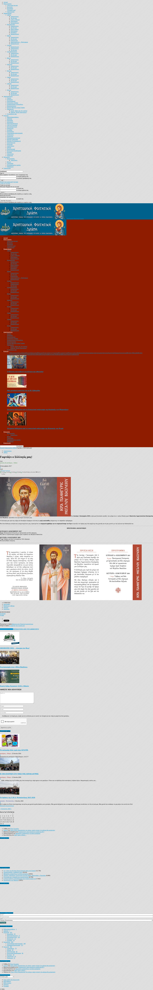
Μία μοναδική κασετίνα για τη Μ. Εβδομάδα (23, 390)
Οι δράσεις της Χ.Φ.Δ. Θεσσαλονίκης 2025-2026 (17, 797)
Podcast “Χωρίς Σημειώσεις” (19, 112)
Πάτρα (9, 35)
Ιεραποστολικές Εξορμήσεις (15, 104)
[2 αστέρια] (7, 472)
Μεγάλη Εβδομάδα (12, 139)
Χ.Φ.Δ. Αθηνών (15, 19)
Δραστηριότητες (8, 96)
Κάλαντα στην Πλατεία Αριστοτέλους (22, 624)
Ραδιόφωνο (10, 166)
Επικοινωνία (14, 40)
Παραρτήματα (7, 13)
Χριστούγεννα (11, 142)
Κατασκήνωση (15, 23)
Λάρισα (9, 83)
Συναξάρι (9, 130)
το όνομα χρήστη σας (22, 176)
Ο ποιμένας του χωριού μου (17, 625)
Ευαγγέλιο (10, 136)
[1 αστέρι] (2, 472)
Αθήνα (9, 15)
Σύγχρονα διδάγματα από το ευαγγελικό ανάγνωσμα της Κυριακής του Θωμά (35, 428)
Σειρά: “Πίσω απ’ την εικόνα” (19, 111)
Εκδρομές (10, 99)
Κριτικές (9, 152)
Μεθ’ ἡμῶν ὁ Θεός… (20, 835)
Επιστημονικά (11, 149)
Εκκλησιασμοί (11, 101)
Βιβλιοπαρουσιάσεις (13, 117)
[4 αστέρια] (18, 472)
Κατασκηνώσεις (11, 106)
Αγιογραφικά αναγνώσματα (14, 133)
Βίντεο (9, 162)
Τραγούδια (10, 163)
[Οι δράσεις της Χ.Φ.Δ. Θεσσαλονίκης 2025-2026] (9, 794)
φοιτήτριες (6, 609)
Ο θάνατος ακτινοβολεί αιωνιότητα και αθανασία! (25, 372)
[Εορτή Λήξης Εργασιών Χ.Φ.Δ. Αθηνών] (9, 682)
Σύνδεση (6, 984)
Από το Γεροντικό (12, 125)
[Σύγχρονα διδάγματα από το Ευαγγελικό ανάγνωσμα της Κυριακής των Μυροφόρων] (16, 406)
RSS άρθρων (7, 981)
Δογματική (10, 122)
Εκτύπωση (8, 470)
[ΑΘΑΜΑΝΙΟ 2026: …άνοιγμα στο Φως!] (9, 644)
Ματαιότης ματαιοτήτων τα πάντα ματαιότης (28, 833)
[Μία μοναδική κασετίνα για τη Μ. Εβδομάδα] (16, 387)
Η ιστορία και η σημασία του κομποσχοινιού (16, 877)
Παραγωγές (10, 109)
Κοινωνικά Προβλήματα (14, 150)
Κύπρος (9, 71)
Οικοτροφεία (10, 12)
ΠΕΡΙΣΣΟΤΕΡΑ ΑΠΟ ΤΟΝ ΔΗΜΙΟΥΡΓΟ (26, 629)
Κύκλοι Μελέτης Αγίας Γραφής (16, 107)
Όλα (8, 353)
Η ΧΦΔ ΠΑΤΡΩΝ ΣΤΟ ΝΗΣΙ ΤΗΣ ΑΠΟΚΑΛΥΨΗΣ (19, 774)
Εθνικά (9, 147)
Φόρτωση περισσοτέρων (7, 806)
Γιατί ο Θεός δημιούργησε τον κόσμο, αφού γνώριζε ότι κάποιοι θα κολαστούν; (32, 830)
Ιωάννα (6, 830)
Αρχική (6, 2)
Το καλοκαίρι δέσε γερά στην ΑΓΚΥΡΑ (14, 750)
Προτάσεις (14, 32)
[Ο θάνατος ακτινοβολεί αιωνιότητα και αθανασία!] (16, 368)
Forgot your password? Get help (9, 182)
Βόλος (9, 58)
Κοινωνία (9, 144)
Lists (1, 918)
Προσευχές (10, 128)
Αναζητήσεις (10, 146)
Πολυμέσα (7, 157)
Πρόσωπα (10, 155)
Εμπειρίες (10, 7)
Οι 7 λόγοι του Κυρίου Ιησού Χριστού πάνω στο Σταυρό (20, 870)
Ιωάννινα (9, 64)
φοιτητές (6, 607)
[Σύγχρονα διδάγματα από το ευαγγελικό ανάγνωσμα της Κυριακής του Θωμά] (16, 425)
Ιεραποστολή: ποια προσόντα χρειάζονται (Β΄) (31, 832)
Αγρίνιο (9, 45)
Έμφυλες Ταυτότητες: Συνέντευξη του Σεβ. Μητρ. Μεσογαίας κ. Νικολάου (25, 875)
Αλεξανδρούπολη (12, 51)
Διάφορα (9, 119)
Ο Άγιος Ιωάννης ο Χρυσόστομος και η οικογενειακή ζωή (20, 878)
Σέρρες (9, 90)
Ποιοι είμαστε (8, 4)
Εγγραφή (6, 986)
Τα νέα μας (14, 18)
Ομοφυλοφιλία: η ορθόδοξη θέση (13, 872)
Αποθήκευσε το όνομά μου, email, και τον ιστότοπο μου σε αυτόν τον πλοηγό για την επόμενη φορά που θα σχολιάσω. (35, 716)
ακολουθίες (7, 604)
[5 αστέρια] (23, 472)
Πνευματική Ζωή (12, 126)
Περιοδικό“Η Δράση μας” (11, 9)
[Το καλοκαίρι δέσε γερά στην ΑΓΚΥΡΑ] (9, 746)
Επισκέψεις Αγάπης (12, 103)
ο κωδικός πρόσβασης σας (23, 178)
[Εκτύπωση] (3, 470)
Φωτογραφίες (11, 158)
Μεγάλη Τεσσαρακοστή (14, 141)
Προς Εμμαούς (14, 828)
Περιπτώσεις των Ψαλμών (11, 880)
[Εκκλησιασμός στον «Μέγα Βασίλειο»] (9, 663)
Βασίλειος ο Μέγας (9, 606)
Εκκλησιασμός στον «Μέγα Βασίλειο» (14, 667)
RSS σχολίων (7, 983)
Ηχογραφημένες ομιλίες (14, 165)
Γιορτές (9, 98)
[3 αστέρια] (12, 472)
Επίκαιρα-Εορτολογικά (13, 138)
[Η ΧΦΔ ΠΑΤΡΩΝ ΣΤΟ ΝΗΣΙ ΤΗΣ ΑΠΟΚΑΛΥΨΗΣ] (9, 770)
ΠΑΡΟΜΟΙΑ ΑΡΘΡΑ (6, 629)
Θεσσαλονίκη (11, 24)
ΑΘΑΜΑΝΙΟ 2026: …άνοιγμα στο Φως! (14, 648)
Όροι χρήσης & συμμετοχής (11, 980)
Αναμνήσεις (14, 160)
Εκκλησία (10, 120)
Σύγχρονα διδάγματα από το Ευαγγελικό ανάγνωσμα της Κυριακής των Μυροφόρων (37, 409)
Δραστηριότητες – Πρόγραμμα (19, 42)
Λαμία (9, 77)
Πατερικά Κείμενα (12, 123)
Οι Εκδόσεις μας (12, 114)
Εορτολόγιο (10, 131)
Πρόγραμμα (14, 21)
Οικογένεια (10, 154)
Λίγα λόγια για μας (12, 5)
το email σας (19, 188)
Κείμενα (6, 115)
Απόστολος (10, 134)
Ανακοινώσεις (15, 16)
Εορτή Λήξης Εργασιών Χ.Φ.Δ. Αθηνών (14, 686)
